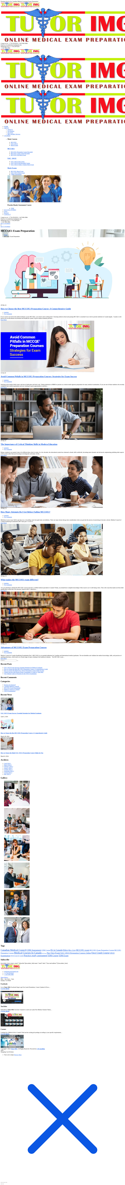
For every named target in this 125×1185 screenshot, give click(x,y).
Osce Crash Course (100, 952)
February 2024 (8, 766)
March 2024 (8, 765)
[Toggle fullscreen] (3, 1182)
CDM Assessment (33, 950)
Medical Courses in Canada (12, 689)
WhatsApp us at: (5, 46)
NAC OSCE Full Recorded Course (20, 163)
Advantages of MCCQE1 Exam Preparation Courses (24, 647)
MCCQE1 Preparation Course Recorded (22, 152)
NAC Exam (44, 953)
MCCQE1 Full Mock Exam (18, 155)
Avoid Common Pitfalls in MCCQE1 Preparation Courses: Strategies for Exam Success (39, 376)
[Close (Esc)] (6, 1182)
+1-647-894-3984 (9, 974)
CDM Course (45, 950)
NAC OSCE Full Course (18, 161)
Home (5, 235)
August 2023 (8, 772)
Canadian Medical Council (11, 686)
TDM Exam (63, 955)
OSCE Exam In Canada (17, 955)
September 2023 (9, 771)
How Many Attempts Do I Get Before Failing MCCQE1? (25, 512)
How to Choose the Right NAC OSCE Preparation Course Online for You (24, 670)
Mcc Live (72, 950)
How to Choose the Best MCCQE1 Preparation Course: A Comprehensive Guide (36, 309)
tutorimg (6, 312)
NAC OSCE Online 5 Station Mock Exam (22, 164)
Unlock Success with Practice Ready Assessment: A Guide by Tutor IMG (23, 672)
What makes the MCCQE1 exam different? (20, 580)
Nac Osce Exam (53, 953)
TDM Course (52, 955)
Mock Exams (14, 145)
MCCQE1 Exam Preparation (12, 688)
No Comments (8, 314)
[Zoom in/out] (1, 1182)
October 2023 (8, 769)
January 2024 (8, 768)
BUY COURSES (5, 223)
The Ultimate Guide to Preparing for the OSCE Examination (20, 673)
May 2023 (7, 774)
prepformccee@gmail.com (11, 971)
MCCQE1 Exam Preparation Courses (102, 950)
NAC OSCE (14, 144)
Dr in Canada (56, 950)
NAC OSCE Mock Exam (18, 173)
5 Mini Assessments (16, 174)
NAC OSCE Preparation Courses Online (75, 953)
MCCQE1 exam (82, 950)
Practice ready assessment (35, 955)
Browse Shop (18, 1055)
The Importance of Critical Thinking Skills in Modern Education (29, 444)
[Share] (4, 1182)
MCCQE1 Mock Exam (17, 171)
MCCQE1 (13, 142)
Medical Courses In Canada (28, 952)
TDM (12, 208)
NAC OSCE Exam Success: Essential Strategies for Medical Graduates (23, 667)
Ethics (65, 950)
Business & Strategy (10, 685)
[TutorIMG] (10, 7)
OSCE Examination (9, 691)
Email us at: (4, 45)
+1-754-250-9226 (9, 973)
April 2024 (7, 763)
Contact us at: (4, 43)
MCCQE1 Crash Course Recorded (20, 153)
